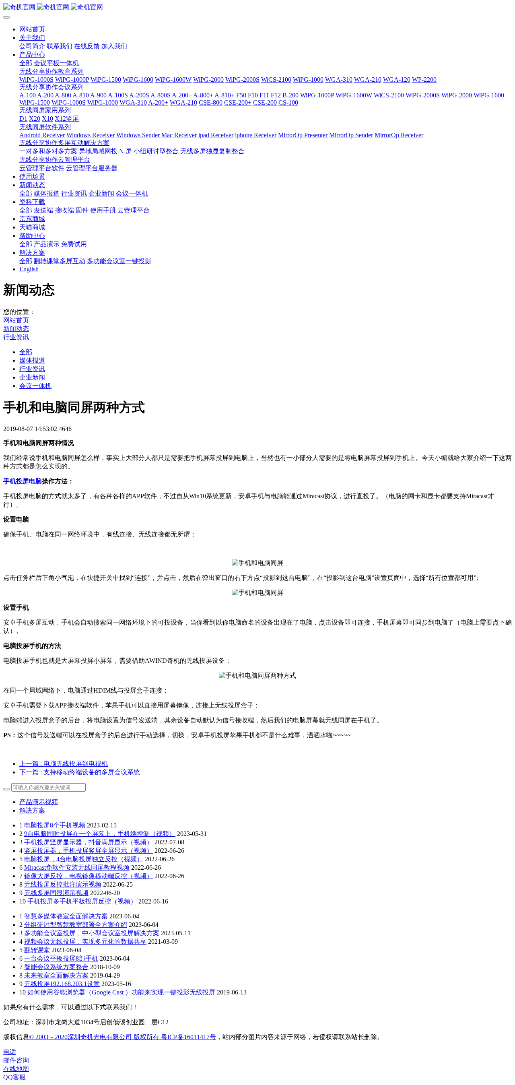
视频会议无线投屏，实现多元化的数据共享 (85, 941)
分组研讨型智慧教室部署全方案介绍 (75, 924)
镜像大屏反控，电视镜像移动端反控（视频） (88, 876)
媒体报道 (32, 360)
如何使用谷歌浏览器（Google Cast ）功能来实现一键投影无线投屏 (121, 992)
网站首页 (32, 29)
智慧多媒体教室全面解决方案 (66, 916)
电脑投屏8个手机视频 (54, 825)
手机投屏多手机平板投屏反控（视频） (82, 901)
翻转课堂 (37, 950)
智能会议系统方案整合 (56, 966)
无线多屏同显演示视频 (56, 892)
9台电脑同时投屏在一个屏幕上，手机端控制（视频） (99, 833)
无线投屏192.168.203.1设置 (62, 983)
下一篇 (79, 772)
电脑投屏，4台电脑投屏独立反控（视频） (83, 859)
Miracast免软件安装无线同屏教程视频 (77, 867)
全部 (25, 63)
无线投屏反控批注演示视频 (62, 884)
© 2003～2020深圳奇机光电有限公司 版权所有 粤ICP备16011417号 (122, 1036)
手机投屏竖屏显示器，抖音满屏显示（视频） (88, 842)
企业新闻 (32, 377)
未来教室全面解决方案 (56, 975)
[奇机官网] (257, 7)
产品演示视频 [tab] (38, 801)
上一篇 (63, 763)
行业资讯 (16, 337)
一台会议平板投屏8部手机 (61, 958)
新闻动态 (16, 328)
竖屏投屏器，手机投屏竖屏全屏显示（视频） (88, 850)
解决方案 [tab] (32, 810)
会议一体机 (35, 385)
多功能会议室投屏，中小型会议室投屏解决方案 (91, 933)
